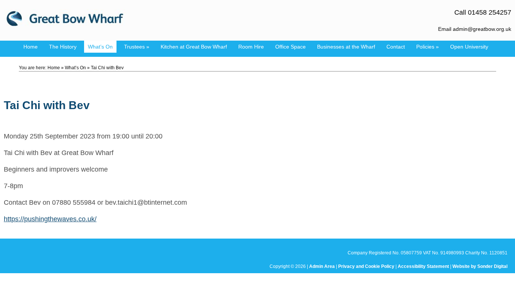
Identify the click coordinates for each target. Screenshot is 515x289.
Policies (427, 47)
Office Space (290, 47)
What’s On (100, 47)
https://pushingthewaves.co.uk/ (50, 219)
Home (30, 47)
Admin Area (322, 266)
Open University (469, 47)
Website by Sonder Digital (479, 266)
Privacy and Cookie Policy (366, 266)
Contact (395, 47)
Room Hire (251, 47)
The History (63, 47)
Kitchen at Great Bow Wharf (194, 47)
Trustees (136, 47)
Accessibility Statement (423, 266)
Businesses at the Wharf (346, 47)
